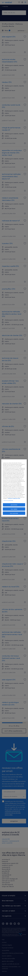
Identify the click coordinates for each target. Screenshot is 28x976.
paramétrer (14, 504)
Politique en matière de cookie (14, 498)
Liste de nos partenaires (8, 500)
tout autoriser (14, 513)
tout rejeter (14, 509)
